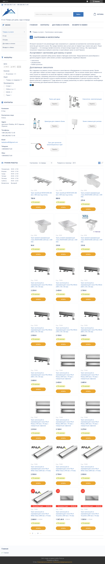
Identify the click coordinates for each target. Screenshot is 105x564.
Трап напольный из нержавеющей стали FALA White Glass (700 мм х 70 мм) (66, 468)
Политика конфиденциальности (62, 562)
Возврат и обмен (8, 47)
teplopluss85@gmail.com (10, 142)
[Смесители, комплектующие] (74, 102)
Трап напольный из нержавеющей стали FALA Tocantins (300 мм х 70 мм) (65, 513)
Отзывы (5, 40)
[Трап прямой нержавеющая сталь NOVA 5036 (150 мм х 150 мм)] (91, 224)
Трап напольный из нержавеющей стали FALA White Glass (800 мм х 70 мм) (91, 468)
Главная (33, 25)
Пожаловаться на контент (44, 562)
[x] (33, 85)
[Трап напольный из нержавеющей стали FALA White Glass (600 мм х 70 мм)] (41, 453)
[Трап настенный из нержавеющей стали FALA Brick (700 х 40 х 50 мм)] (66, 314)
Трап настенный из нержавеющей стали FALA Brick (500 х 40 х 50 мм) (91, 285)
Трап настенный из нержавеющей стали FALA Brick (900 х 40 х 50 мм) (41, 375)
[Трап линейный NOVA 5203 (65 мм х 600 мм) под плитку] (66, 179)
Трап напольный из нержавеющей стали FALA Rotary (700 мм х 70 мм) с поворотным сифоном (40, 422)
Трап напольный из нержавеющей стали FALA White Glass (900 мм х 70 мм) (41, 513)
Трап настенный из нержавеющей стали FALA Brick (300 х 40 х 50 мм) (41, 285)
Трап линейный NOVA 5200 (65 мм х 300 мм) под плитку (41, 194)
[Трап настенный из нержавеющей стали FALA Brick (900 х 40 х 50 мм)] (41, 359)
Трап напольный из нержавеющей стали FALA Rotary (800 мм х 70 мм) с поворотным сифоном (65, 422)
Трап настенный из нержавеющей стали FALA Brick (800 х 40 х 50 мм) (91, 330)
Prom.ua (61, 558)
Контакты (45, 25)
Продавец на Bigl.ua (52, 560)
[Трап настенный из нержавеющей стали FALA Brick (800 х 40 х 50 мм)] (91, 314)
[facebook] (30, 85)
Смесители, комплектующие (92, 99)
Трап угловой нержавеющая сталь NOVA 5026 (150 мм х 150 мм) (66, 239)
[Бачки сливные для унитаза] (74, 124)
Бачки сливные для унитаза (92, 121)
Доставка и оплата (9, 43)
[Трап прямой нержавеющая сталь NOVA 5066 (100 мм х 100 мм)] (41, 224)
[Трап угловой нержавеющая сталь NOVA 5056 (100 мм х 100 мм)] (91, 179)
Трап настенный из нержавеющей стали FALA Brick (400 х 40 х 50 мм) (66, 285)
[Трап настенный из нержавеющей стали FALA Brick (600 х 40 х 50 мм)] (41, 314)
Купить (38, 207)
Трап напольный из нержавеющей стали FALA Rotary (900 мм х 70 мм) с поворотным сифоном (90, 422)
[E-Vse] (18, 13)
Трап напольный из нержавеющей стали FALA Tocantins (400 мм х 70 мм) (90, 513)
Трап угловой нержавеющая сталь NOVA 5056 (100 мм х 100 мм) (91, 195)
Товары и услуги (8, 32)
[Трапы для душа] (37, 102)
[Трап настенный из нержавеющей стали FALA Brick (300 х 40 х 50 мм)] (41, 269)
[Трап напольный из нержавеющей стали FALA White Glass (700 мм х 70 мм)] (66, 453)
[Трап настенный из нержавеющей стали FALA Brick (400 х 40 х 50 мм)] (66, 269)
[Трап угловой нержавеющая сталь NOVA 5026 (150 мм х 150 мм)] (66, 224)
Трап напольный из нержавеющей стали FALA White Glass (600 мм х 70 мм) (41, 468)
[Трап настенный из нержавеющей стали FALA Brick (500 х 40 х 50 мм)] (91, 269)
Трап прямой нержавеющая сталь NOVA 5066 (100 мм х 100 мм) (41, 239)
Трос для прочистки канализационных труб (54, 143)
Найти (78, 14)
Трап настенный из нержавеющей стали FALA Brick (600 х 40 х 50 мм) (41, 330)
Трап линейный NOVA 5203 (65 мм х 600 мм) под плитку (66, 194)
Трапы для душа (54, 99)
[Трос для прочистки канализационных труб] (37, 146)
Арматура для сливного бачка (55, 121)
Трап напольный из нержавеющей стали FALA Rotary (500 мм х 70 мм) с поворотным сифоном (65, 375)
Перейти (54, 104)
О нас (5, 36)
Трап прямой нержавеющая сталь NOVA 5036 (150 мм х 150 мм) (91, 239)
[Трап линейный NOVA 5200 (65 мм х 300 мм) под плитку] (41, 179)
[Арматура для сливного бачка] (37, 124)
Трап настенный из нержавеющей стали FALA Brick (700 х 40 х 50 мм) (66, 330)
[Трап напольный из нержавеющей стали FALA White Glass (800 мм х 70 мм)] (91, 453)
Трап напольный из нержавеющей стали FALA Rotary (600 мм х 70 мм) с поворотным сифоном (90, 375)
